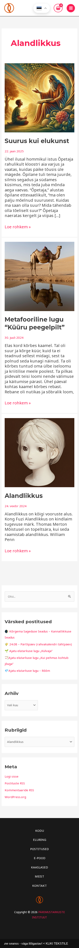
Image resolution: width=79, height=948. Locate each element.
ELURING (39, 840)
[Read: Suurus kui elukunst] (39, 97)
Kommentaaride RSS (19, 790)
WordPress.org (15, 797)
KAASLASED (39, 867)
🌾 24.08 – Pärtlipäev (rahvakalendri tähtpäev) (38, 644)
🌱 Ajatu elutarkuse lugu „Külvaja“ (28, 651)
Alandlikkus (24, 495)
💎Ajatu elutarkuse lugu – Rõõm (27, 671)
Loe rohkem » (18, 226)
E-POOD (39, 858)
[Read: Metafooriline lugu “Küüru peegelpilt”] (39, 276)
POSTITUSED (39, 849)
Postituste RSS (15, 783)
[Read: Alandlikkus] (39, 452)
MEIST (39, 876)
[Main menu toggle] (71, 8)
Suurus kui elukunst (37, 141)
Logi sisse (11, 776)
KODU (39, 831)
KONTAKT (39, 886)
